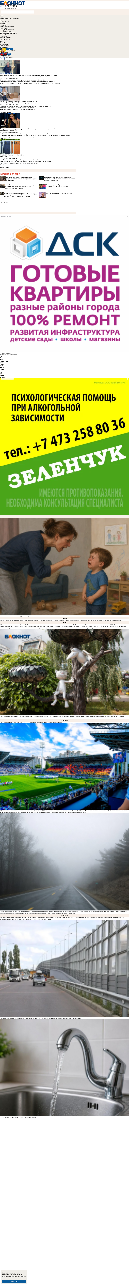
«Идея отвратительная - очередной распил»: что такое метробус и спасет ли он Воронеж (25, 106)
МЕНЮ (2, 15)
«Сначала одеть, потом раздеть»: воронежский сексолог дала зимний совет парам (24, 137)
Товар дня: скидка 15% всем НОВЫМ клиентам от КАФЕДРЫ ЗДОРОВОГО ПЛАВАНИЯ (25, 161)
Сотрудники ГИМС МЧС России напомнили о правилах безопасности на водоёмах (107, 626)
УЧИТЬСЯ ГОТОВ (10, 50)
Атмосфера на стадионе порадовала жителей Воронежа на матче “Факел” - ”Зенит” (22, 810)
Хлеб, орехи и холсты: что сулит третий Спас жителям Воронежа (60, 913)
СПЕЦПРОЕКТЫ (5, 39)
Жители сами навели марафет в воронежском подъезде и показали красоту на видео (95, 628)
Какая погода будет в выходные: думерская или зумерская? (17, 109)
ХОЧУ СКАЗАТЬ (4, 46)
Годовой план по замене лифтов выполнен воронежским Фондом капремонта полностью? (99, 917)
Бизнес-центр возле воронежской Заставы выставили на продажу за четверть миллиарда (101, 620)
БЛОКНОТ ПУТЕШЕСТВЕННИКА (9, 18)
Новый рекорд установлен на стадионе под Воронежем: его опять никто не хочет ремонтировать (50, 624)
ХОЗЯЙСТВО (4, 44)
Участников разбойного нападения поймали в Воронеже (92, 716)
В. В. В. (2, 164)
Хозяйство (3, 111)
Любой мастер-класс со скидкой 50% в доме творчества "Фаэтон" (19, 160)
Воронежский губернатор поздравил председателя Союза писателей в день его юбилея (53, 628)
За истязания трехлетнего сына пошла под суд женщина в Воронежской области (18, 616)
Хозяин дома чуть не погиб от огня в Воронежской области (16, 628)
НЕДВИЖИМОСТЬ (5, 31)
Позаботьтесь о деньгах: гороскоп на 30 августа (14, 722)
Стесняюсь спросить (6, 112)
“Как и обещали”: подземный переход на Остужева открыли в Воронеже (60, 810)
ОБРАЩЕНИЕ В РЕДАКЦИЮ (8, 33)
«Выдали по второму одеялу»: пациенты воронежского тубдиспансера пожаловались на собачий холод (30, 83)
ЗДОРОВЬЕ (3, 23)
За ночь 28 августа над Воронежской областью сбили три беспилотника (96, 911)
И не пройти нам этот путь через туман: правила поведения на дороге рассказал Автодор (23, 911)
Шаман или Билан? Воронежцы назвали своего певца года (17, 107)
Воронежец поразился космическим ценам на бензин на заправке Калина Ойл (22, 80)
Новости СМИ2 (4, 202)
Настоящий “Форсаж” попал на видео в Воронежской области (94, 810)
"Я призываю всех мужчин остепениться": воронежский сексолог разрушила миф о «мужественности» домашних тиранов (35, 135)
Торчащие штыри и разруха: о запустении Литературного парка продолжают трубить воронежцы (27, 81)
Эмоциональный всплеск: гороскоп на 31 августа (14, 624)
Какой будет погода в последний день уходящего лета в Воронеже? (62, 620)
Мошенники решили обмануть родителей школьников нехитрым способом (92, 624)
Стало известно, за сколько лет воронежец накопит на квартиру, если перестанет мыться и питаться (52, 917)
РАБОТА (10, 49)
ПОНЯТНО (14, 1281)
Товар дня (3, 138)
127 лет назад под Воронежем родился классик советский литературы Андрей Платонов (60, 1018)
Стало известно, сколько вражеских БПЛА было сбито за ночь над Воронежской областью (23, 620)
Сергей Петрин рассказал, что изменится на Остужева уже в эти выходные (20, 1018)
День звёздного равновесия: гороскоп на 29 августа (15, 917)
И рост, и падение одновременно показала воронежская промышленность (44, 722)
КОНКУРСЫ (3, 25)
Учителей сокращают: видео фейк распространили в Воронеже (70, 626)
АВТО (1, 17)
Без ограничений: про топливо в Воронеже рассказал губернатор (62, 911)
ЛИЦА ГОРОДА (4, 28)
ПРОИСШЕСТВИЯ (5, 38)
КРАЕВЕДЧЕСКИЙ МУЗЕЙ (7, 26)
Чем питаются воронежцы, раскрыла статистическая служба (22, 718)
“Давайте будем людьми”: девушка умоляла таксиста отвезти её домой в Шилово (34, 626)
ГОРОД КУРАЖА (5, 22)
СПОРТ (2, 41)
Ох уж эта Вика (4, 85)
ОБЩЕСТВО (3, 34)
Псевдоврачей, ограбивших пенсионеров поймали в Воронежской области (69, 812)
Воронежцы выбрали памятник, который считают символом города (18, 716)
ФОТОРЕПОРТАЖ (5, 42)
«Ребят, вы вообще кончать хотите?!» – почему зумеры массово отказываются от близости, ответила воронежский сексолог (36, 134)
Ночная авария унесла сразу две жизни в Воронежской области (34, 812)
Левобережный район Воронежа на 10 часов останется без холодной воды (20, 1117)
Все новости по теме (6, 78)
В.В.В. (2, 20)
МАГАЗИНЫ (9, 57)
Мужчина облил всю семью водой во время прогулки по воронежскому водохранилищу (56, 716)
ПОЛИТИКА (3, 36)
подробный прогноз (5, 354)
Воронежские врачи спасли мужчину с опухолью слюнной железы (27, 913)
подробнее (14, 354)
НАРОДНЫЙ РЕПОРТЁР (7, 30)
